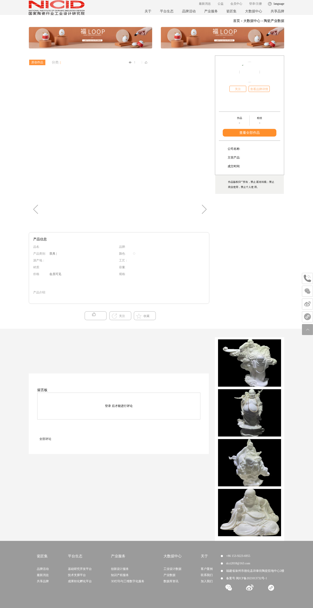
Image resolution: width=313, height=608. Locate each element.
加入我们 (207, 581)
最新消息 (205, 3)
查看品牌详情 (259, 89)
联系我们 (207, 575)
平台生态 (167, 11)
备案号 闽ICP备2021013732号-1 (246, 578)
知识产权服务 (120, 575)
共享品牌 (277, 11)
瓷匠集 (231, 11)
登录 (252, 3)
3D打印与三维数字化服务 (127, 581)
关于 (148, 11)
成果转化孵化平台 (80, 581)
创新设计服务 (120, 569)
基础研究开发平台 (80, 569)
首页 (236, 21)
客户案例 (207, 569)
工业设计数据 (172, 569)
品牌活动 (189, 11)
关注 (238, 89)
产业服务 (211, 11)
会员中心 (236, 3)
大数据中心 (253, 11)
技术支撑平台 (77, 575)
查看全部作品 (249, 132)
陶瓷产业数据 (274, 21)
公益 (221, 3)
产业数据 (169, 575)
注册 (259, 3)
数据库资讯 (171, 581)
